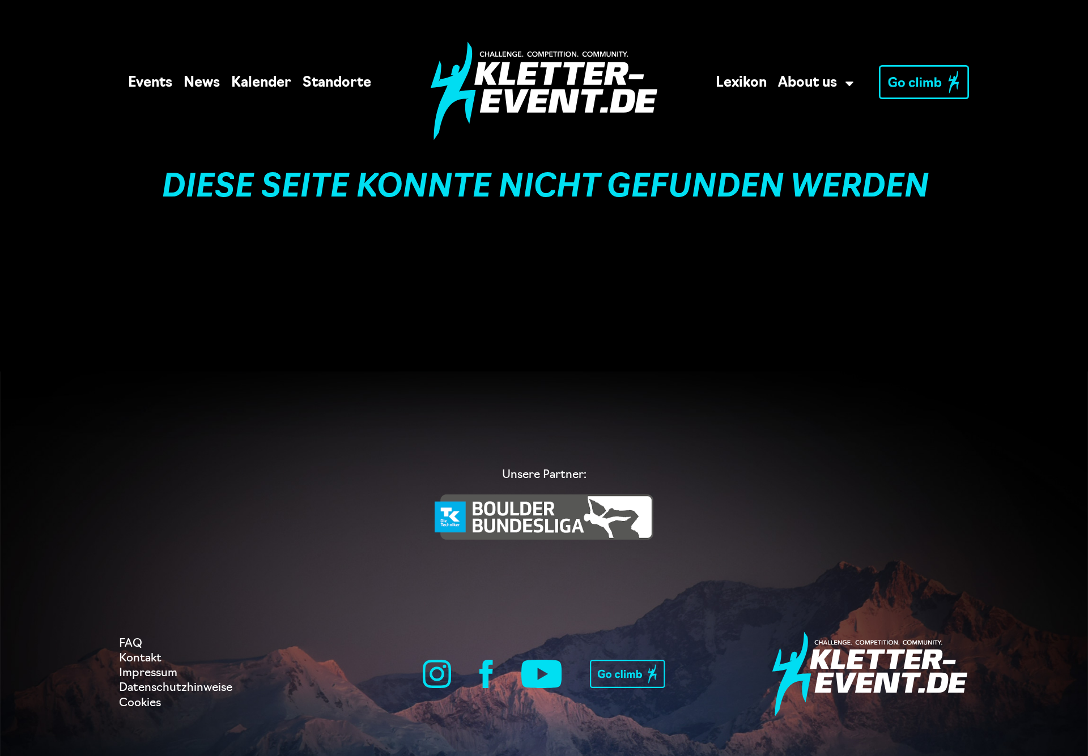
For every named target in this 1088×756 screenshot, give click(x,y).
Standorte (337, 83)
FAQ (130, 644)
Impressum (148, 673)
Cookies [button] (140, 703)
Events (150, 83)
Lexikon (741, 83)
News (202, 83)
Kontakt (140, 658)
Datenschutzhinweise (175, 688)
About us (807, 83)
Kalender (261, 83)
